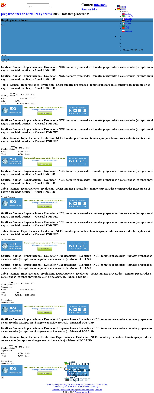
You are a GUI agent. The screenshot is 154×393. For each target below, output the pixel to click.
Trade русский (83, 386)
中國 (127, 28)
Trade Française (77, 385)
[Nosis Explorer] (77, 381)
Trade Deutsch (89, 385)
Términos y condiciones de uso (64, 390)
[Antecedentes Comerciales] (77, 366)
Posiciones (5, 60)
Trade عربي (95, 386)
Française (128, 19)
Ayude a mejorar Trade (83, 392)
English (128, 14)
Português (129, 16)
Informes (100, 5)
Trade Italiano (102, 385)
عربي (127, 26)
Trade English (64, 385)
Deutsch (128, 21)
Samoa (86, 9)
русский (128, 31)
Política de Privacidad (85, 390)
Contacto (98, 390)
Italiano (128, 23)
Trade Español (52, 385)
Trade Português (60, 386)
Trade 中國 (72, 386)
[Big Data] (77, 376)
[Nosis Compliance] (77, 371)
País (2, 25)
